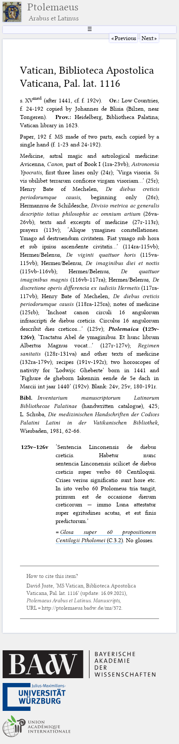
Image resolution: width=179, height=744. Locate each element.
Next (147, 37)
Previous (125, 37)
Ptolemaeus (53, 11)
